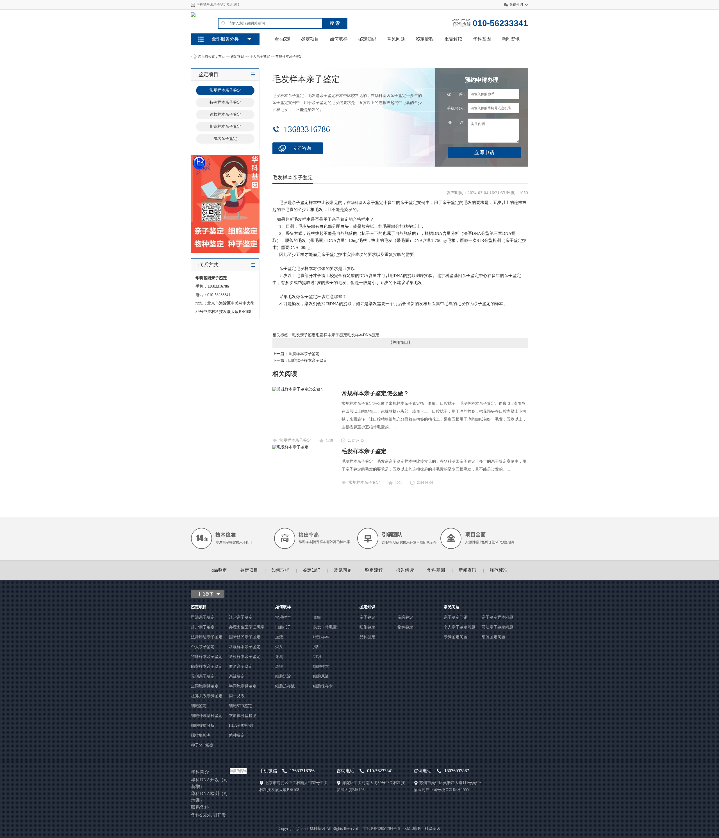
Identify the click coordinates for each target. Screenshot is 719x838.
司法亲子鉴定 (203, 617)
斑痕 (279, 666)
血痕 (317, 617)
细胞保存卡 (323, 686)
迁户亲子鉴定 (240, 617)
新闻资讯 (511, 39)
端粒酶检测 (201, 735)
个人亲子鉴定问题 (459, 627)
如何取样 (339, 39)
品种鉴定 (367, 637)
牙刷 (279, 657)
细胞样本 (321, 666)
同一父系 (237, 696)
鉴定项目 (310, 39)
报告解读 (453, 39)
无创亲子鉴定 (203, 676)
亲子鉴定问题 (455, 617)
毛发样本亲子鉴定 (331, 335)
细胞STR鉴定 (240, 706)
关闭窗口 (400, 342)
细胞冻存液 (285, 686)
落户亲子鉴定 (203, 627)
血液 (279, 637)
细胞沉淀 (283, 676)
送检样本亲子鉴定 (244, 657)
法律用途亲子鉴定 (206, 637)
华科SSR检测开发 (208, 815)
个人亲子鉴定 (260, 56)
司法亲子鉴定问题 (497, 627)
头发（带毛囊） (327, 627)
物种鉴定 (405, 627)
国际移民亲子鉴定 (244, 637)
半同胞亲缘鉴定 (242, 686)
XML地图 (412, 828)
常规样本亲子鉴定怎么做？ (375, 393)
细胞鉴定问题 (493, 637)
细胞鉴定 (199, 706)
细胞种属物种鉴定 (206, 716)
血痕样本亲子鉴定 (304, 354)
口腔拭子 (283, 627)
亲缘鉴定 (237, 676)
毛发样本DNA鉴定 (363, 335)
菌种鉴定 (237, 735)
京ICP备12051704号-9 (381, 828)
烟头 (279, 647)
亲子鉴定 (367, 617)
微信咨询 (516, 4)
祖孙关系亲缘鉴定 (206, 696)
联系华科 (200, 807)
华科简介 (200, 771)
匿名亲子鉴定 (240, 666)
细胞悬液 (321, 676)
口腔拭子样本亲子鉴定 (307, 360)
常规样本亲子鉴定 (289, 56)
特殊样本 (321, 637)
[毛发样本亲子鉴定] (290, 447)
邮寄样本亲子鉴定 (206, 666)
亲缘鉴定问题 (455, 637)
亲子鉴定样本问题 (497, 617)
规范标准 (499, 570)
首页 (221, 56)
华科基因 (482, 39)
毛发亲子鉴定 (304, 335)
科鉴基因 (432, 828)
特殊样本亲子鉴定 (206, 657)
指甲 (317, 647)
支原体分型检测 (242, 716)
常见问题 (396, 39)
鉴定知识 (367, 39)
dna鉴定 (282, 39)
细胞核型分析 (203, 725)
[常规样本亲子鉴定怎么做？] (298, 389)
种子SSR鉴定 (202, 745)
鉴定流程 (425, 39)
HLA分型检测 (241, 725)
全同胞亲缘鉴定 (205, 686)
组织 (317, 657)
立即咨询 (302, 148)
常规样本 (283, 617)
